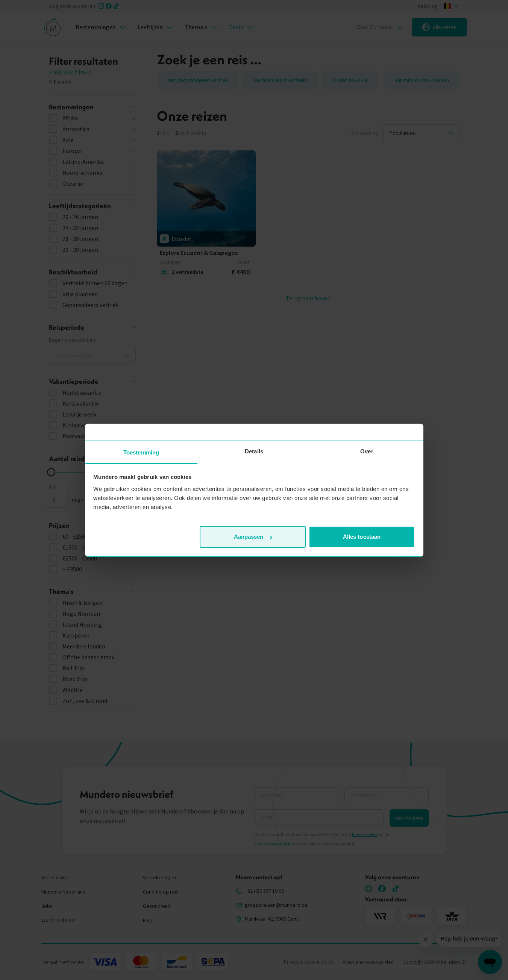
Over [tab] (366, 451)
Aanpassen (249, 536)
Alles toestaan (362, 536)
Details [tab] (254, 451)
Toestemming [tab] (141, 452)
